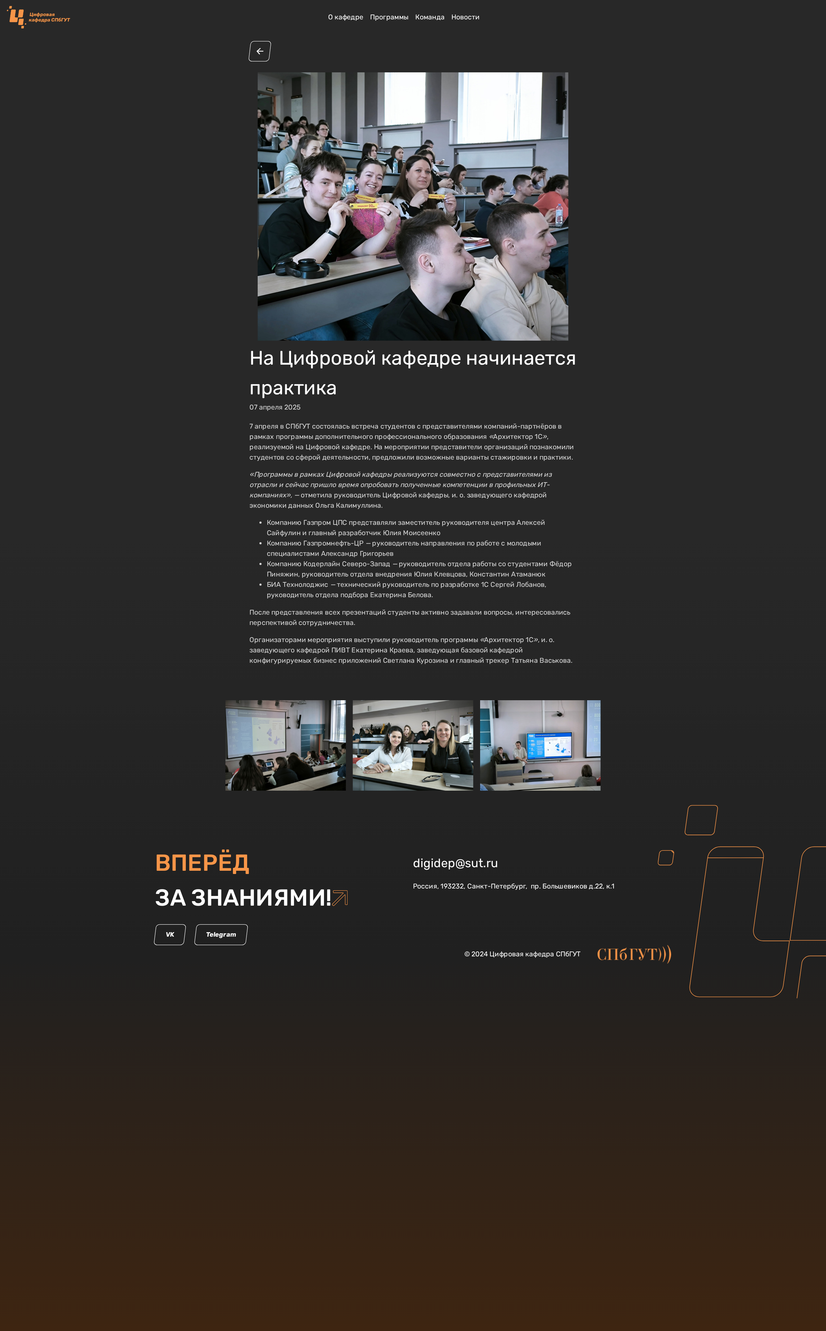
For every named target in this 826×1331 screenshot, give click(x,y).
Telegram (221, 934)
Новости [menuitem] (465, 17)
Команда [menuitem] (430, 17)
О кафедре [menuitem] (345, 17)
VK (170, 934)
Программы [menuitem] (389, 17)
